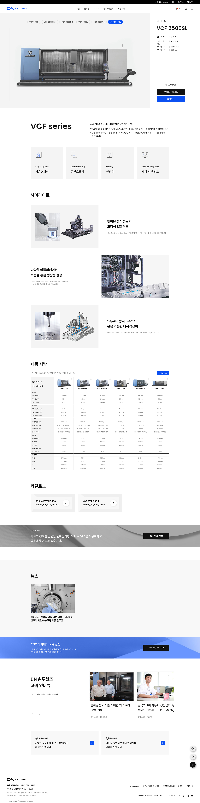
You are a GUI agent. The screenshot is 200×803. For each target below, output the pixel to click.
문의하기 (170, 99)
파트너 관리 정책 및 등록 (151, 786)
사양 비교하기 (163, 373)
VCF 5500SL (115, 22)
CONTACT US (156, 536)
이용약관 (181, 786)
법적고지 (190, 786)
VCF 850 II (33, 22)
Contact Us (135, 786)
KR (178, 9)
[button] (40, 714)
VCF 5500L (83, 22)
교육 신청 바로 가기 (156, 647)
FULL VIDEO (171, 85)
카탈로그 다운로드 (171, 92)
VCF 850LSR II (50, 22)
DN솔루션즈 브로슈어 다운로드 (148, 796)
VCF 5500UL (99, 22)
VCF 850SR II (67, 22)
